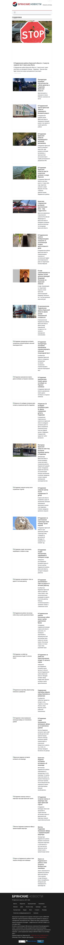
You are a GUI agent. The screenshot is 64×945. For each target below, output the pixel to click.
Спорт (44, 907)
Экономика (41, 903)
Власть (15, 903)
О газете (37, 910)
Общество (22, 903)
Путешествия (16, 910)
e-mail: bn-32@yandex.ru (40, 937)
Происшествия (32, 903)
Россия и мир (29, 907)
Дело (21, 907)
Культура (38, 907)
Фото (30, 910)
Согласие (35, 913)
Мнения (15, 907)
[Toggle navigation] (14, 12)
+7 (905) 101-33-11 (44, 935)
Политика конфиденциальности (22, 913)
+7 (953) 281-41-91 (35, 935)
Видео (24, 910)
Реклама (44, 910)
